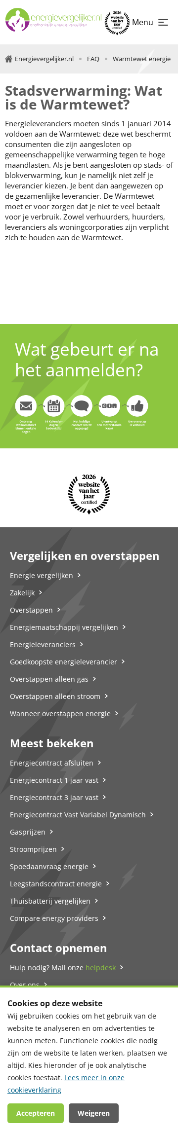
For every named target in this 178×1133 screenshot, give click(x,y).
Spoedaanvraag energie (49, 866)
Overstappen (31, 610)
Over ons (25, 984)
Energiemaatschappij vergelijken (64, 627)
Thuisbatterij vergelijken (50, 901)
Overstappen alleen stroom (55, 696)
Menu (142, 22)
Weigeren (94, 1113)
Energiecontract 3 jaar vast (54, 797)
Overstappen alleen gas (49, 679)
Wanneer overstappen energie (60, 713)
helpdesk (101, 967)
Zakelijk (22, 592)
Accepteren (35, 1113)
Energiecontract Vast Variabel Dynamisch (78, 814)
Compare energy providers (54, 918)
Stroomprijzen (33, 849)
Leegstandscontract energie (56, 883)
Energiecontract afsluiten (51, 763)
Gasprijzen (27, 832)
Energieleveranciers (43, 644)
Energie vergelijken (41, 575)
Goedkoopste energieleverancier (63, 661)
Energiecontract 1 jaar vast (54, 780)
